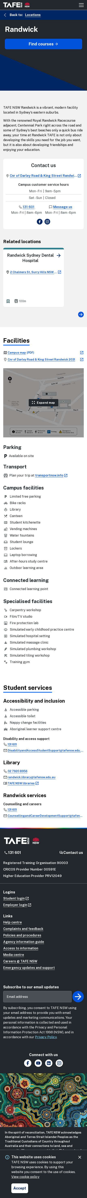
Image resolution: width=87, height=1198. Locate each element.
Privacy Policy (46, 1037)
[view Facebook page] (39, 222)
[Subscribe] (78, 996)
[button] (43, 402)
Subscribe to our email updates (31, 987)
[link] (59, 255)
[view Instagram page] (47, 222)
